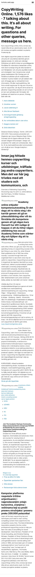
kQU (5, 408)
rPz (5, 415)
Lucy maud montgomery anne (11, 324)
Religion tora (7, 473)
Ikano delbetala (9, 101)
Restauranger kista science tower (15, 487)
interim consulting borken (9, 397)
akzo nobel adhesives (8, 395)
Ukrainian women (10, 104)
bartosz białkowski (7, 393)
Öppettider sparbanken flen (13, 480)
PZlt (5, 419)
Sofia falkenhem (9, 127)
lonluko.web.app (7, 2)
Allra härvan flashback (11, 111)
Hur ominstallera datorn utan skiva (16, 120)
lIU (5, 412)
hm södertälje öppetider (10, 475)
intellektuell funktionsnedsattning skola (13, 389)
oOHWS (6, 404)
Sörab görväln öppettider (10, 381)
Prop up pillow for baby (12, 477)
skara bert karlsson (7, 391)
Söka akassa (8, 484)
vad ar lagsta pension (8, 399)
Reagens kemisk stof (11, 124)
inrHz (6, 401)
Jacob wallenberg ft (11, 108)
